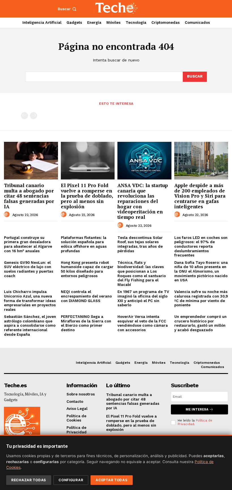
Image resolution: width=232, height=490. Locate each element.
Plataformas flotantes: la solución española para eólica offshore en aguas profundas (84, 244)
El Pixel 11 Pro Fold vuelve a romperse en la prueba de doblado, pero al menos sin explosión (87, 196)
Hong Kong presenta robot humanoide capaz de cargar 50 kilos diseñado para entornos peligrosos (87, 269)
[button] (68, 8)
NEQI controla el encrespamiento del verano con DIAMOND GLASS (86, 296)
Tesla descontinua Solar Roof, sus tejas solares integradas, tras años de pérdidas (140, 244)
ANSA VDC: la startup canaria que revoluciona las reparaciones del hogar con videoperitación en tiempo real (142, 201)
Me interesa (197, 409)
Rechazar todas (28, 480)
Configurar (71, 480)
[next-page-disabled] (33, 115)
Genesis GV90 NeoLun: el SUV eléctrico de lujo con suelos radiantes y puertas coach (28, 269)
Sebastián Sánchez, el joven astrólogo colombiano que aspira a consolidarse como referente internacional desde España (30, 325)
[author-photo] (7, 214)
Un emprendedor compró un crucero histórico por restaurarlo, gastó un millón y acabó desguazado (200, 323)
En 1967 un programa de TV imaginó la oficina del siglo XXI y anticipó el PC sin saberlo (143, 298)
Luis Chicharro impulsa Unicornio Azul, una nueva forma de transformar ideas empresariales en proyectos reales (30, 300)
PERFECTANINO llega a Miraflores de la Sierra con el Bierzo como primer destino (86, 323)
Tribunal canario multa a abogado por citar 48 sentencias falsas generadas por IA (29, 196)
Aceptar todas (111, 480)
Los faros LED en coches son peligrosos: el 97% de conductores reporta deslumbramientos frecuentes (200, 246)
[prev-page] (24, 115)
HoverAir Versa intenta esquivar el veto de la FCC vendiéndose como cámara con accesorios (142, 323)
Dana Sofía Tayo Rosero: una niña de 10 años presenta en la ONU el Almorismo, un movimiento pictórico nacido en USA (201, 271)
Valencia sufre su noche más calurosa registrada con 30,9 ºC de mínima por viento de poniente (201, 298)
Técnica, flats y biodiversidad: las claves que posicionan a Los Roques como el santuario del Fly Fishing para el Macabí (141, 273)
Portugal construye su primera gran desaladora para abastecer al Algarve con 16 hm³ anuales (28, 244)
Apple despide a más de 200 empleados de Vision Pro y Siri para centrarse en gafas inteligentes (199, 196)
